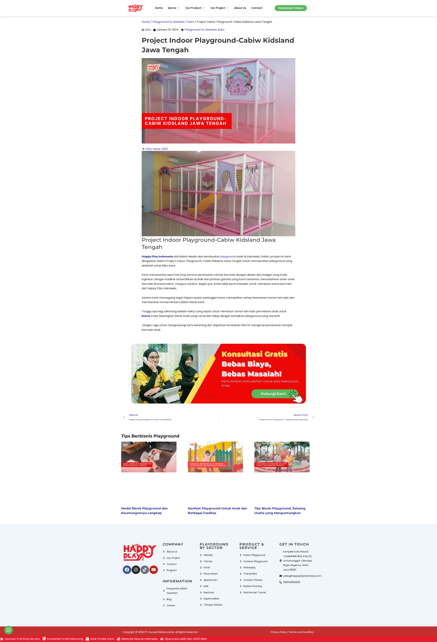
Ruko (221, 30)
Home (159, 8)
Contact (257, 8)
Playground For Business (201, 30)
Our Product (193, 8)
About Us (240, 8)
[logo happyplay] (135, 8)
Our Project (217, 8)
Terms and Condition (301, 632)
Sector (172, 8)
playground (228, 256)
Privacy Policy (279, 632)
